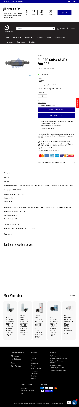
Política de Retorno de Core (58, 358)
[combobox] (35, 28)
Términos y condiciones (57, 368)
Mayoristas (32, 42)
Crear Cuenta (21, 42)
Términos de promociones (58, 370)
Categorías (16, 37)
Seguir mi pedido (60, 37)
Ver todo (72, 296)
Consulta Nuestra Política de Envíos (51, 162)
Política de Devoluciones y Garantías (58, 362)
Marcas (49, 37)
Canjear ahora (64, 12)
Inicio (7, 37)
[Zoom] (17, 62)
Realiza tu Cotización (9, 281)
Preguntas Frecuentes (27, 391)
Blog (22, 393)
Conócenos (24, 388)
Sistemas (28, 37)
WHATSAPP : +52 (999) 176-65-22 (13, 1)
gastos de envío (42, 103)
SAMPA (40, 68)
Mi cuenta (33, 378)
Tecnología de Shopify (57, 403)
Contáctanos (9, 42)
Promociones (39, 37)
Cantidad (41, 93)
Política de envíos (55, 356)
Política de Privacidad (56, 365)
